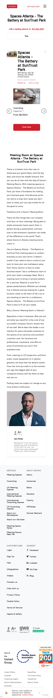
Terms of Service (14, 608)
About (29, 475)
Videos (10, 576)
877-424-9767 (33, 7)
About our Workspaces (12, 514)
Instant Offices (9, 672)
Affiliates (31, 507)
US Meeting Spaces (12, 489)
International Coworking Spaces (15, 501)
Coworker (7, 676)
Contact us (12, 582)
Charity (30, 500)
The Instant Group (34, 676)
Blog (32, 576)
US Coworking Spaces (13, 508)
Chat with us (13, 588)
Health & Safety (14, 614)
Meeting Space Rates (14, 527)
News (29, 488)
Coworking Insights (11, 679)
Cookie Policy (13, 601)
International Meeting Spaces (14, 495)
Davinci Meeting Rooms (12, 682)
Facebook (34, 550)
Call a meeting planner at (26, 29)
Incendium (8, 686)
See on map (34, 83)
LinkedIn (33, 563)
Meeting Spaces (14, 475)
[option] (27, 111)
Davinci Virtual (33, 682)
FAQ (9, 563)
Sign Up (10, 556)
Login (9, 550)
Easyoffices (32, 672)
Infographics (12, 569)
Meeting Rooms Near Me (14, 533)
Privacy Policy (13, 595)
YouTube (33, 569)
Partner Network (34, 513)
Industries (31, 481)
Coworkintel (32, 679)
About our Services (15, 519)
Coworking (12, 481)
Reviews (30, 494)
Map (26, 36)
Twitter (33, 556)
